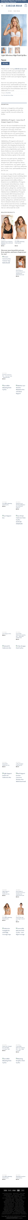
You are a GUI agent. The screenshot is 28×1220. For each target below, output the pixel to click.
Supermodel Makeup (8, 1211)
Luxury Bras (7, 1195)
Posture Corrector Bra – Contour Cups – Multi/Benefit (7, 376)
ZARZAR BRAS (14, 5)
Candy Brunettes (9, 1204)
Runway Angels (8, 1210)
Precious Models (19, 1209)
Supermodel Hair (19, 1210)
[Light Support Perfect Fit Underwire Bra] (7, 830)
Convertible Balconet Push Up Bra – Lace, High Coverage (20, 1048)
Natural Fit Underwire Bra (5, 764)
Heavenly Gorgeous (19, 1208)
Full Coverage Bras (18, 1194)
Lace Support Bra (6, 633)
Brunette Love (8, 1202)
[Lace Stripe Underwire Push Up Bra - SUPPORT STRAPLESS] (21, 573)
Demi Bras (22, 1193)
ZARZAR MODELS (16, 1213)
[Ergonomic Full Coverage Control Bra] (21, 909)
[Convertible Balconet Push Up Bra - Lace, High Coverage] (21, 986)
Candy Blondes (19, 1203)
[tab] (14, 104)
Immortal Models (9, 1209)
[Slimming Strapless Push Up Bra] (21, 1116)
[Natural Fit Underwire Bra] (7, 703)
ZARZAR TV (24, 1213)
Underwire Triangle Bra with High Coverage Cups (7, 1048)
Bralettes (16, 1193)
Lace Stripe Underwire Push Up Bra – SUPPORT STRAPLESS (21, 635)
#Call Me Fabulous (18, 1202)
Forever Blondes (19, 1207)
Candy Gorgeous (9, 1206)
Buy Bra (5, 63)
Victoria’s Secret (7, 1212)
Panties (22, 1195)
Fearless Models (8, 1207)
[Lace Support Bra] (7, 573)
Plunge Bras (9, 1196)
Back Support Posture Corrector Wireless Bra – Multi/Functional (20, 272)
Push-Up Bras (18, 1196)
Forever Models (8, 1208)
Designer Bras (8, 1194)
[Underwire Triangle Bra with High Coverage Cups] (7, 986)
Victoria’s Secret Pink (19, 1212)
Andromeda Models (9, 1201)
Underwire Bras (9, 1200)
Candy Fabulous (19, 1204)
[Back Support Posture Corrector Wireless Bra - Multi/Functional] (21, 262)
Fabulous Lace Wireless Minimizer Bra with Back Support (7, 243)
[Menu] (2, 6)
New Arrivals (15, 1195)
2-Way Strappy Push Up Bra (19, 764)
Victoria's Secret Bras (8, 95)
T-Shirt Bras (18, 1199)
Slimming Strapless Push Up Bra (20, 1177)
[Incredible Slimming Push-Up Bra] (7, 443)
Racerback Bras (6, 1198)
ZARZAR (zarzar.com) (21, 69)
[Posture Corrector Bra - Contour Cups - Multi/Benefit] (7, 314)
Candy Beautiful (9, 1203)
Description (4, 104)
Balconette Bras (7, 1193)
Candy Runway (19, 1206)
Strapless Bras (10, 1199)
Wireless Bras (19, 1200)
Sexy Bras (17, 11)
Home (10, 11)
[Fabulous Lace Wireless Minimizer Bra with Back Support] (21, 443)
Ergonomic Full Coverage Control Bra (20, 919)
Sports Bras (22, 1198)
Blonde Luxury (20, 1201)
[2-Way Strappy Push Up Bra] (21, 703)
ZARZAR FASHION (6, 1213)
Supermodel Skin (20, 1211)
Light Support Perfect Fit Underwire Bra (5, 893)
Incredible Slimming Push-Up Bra (19, 242)
